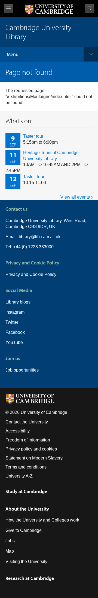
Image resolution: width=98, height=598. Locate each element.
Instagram (14, 312)
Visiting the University (26, 561)
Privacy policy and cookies (31, 449)
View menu (8, 8)
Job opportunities (22, 370)
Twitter (11, 322)
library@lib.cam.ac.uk (39, 236)
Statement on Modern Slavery (34, 458)
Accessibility (17, 431)
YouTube (14, 342)
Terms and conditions (26, 467)
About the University (27, 509)
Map (9, 551)
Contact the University (26, 422)
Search (89, 8)
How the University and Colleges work (42, 520)
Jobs (10, 540)
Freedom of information (27, 440)
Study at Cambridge (26, 491)
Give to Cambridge (23, 530)
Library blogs (17, 302)
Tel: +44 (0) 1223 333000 (29, 246)
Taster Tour (33, 176)
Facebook (15, 332)
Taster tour (33, 136)
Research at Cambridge (29, 578)
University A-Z (19, 476)
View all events (75, 197)
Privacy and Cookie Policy (30, 274)
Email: (12, 236)
